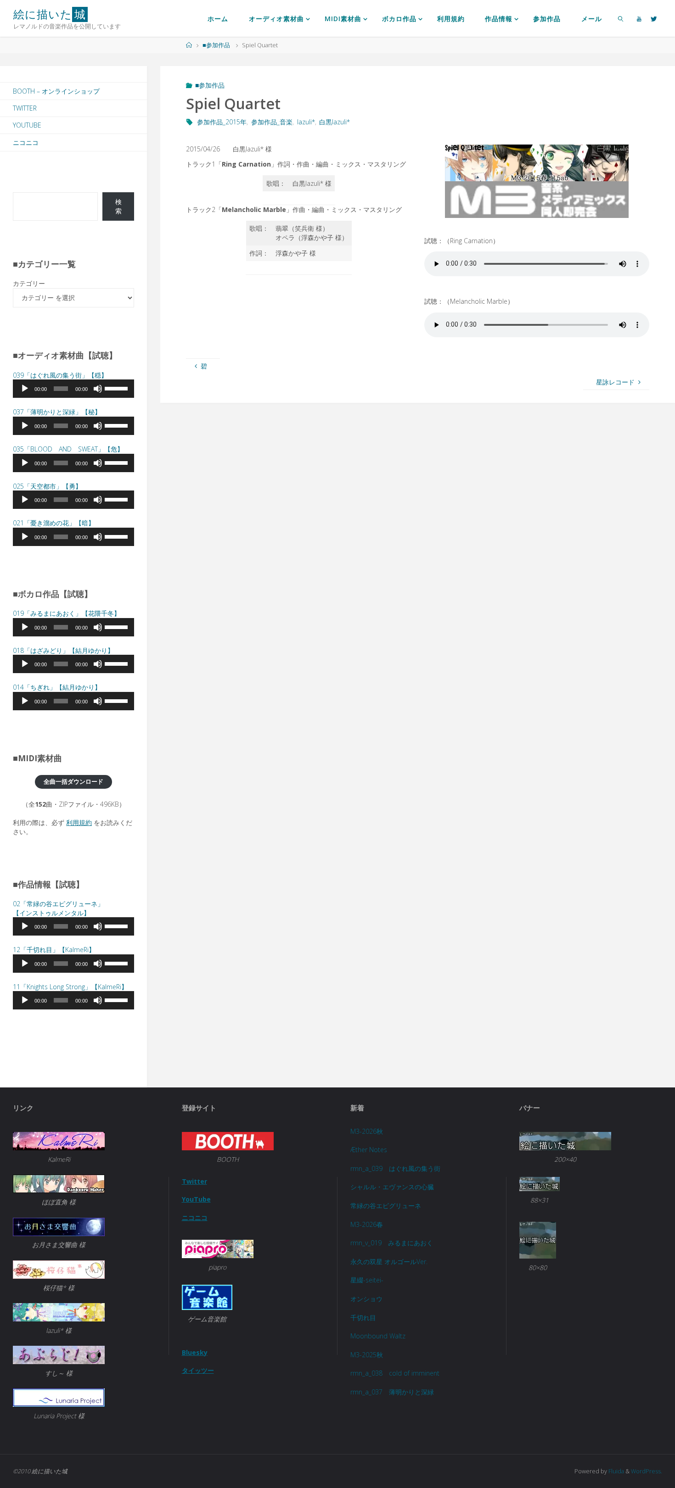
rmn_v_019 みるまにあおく (391, 1242)
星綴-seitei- (366, 1280)
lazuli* (306, 121)
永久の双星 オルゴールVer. (389, 1261)
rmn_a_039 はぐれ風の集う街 (395, 1168)
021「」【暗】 (54, 522)
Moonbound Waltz (377, 1336)
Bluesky (195, 1352)
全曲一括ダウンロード (73, 782)
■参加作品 (216, 45)
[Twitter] (654, 18)
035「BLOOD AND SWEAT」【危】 (68, 449)
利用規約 (79, 822)
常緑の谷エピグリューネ (385, 1205)
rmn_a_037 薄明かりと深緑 (392, 1392)
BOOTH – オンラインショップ (56, 91)
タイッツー (198, 1370)
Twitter (25, 108)
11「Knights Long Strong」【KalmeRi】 (70, 986)
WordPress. (646, 1471)
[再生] (24, 388)
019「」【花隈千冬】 (66, 613)
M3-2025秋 (366, 1354)
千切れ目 (363, 1317)
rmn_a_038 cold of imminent (394, 1373)
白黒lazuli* (334, 121)
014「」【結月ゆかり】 (57, 687)
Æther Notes (368, 1149)
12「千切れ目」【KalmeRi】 (54, 949)
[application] (73, 388)
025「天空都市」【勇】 (47, 486)
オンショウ (366, 1298)
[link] (620, 18)
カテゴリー (29, 283)
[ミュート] (97, 388)
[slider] (117, 387)
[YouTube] (639, 18)
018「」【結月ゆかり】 (63, 650)
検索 (118, 206)
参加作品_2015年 (222, 121)
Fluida (615, 1471)
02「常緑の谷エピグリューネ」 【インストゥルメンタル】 (58, 908)
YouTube (27, 125)
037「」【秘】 (57, 411)
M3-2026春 (366, 1224)
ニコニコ (26, 142)
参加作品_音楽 (271, 121)
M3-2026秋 (366, 1131)
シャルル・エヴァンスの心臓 (392, 1186)
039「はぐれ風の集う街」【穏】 (60, 375)
